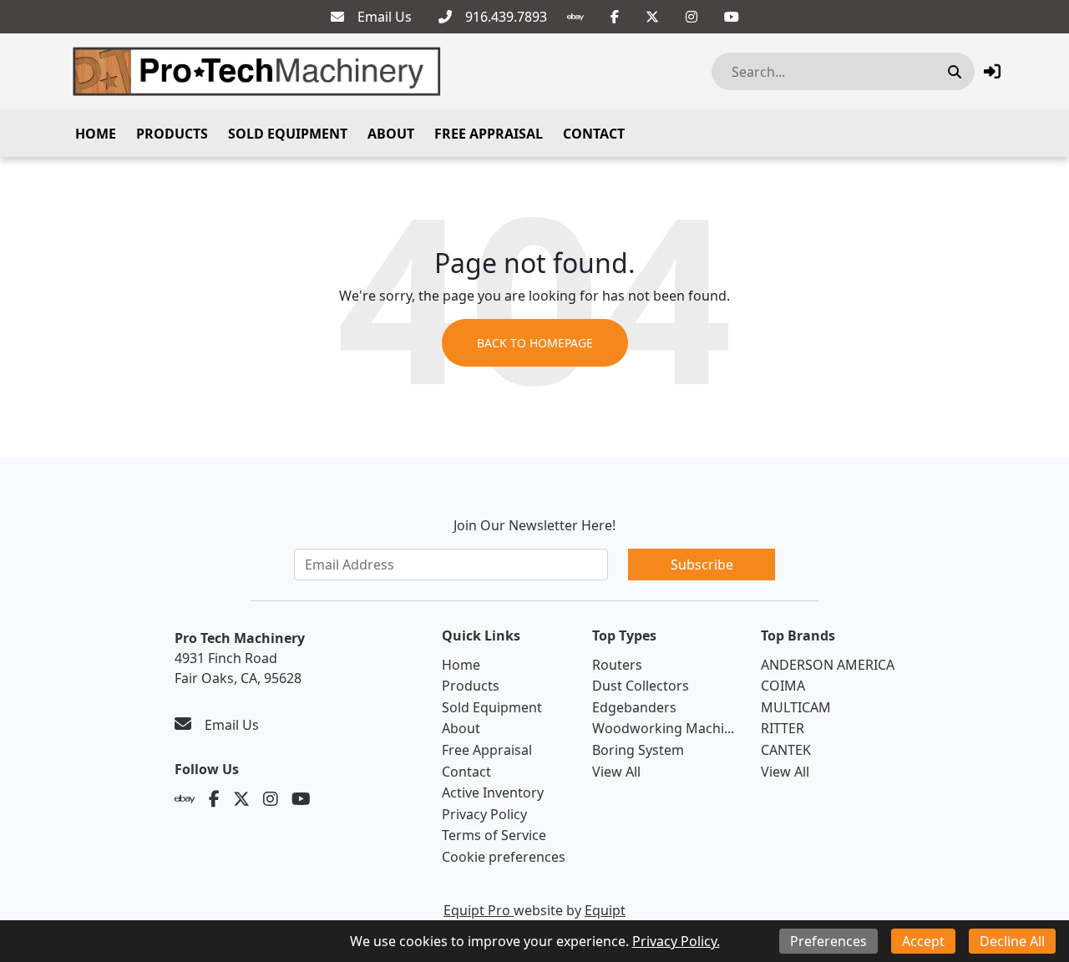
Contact (594, 133)
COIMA (783, 685)
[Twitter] (652, 17)
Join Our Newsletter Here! (534, 525)
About (390, 133)
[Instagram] (691, 17)
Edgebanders (634, 707)
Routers (617, 665)
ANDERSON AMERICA (827, 665)
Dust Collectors (640, 685)
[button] (992, 71)
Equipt (605, 910)
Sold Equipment (287, 133)
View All (616, 771)
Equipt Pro (478, 910)
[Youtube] (731, 17)
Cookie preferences (503, 857)
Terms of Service (494, 835)
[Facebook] (614, 17)
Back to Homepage (535, 343)
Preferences (828, 941)
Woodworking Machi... (663, 728)
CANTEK (786, 750)
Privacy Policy (484, 814)
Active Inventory (493, 792)
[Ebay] (575, 17)
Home (95, 133)
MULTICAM (796, 707)
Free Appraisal (488, 133)
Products (172, 133)
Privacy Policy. (676, 941)
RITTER (782, 728)
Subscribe (702, 564)
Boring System (638, 750)
